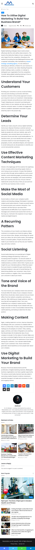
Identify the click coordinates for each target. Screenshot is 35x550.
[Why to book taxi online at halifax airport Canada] (26, 429)
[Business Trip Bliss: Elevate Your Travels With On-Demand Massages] (9, 448)
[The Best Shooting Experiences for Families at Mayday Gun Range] (5, 518)
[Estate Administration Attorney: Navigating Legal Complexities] (5, 525)
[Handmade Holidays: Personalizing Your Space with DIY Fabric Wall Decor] (9, 429)
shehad (5, 25)
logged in (10, 468)
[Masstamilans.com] (9, 3)
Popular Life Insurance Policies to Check (24, 454)
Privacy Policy (14, 543)
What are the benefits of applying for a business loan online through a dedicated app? (22, 531)
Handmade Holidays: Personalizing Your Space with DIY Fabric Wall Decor (9, 437)
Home (4, 9)
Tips (7, 9)
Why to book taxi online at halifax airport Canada (26, 436)
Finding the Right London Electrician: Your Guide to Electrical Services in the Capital (22, 510)
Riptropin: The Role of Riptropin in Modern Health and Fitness (16, 502)
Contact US (21, 543)
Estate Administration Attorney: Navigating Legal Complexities (21, 524)
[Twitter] (8, 385)
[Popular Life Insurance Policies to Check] (26, 447)
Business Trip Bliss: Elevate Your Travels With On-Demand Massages (8, 455)
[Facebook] (4, 385)
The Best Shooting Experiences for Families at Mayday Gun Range (21, 517)
